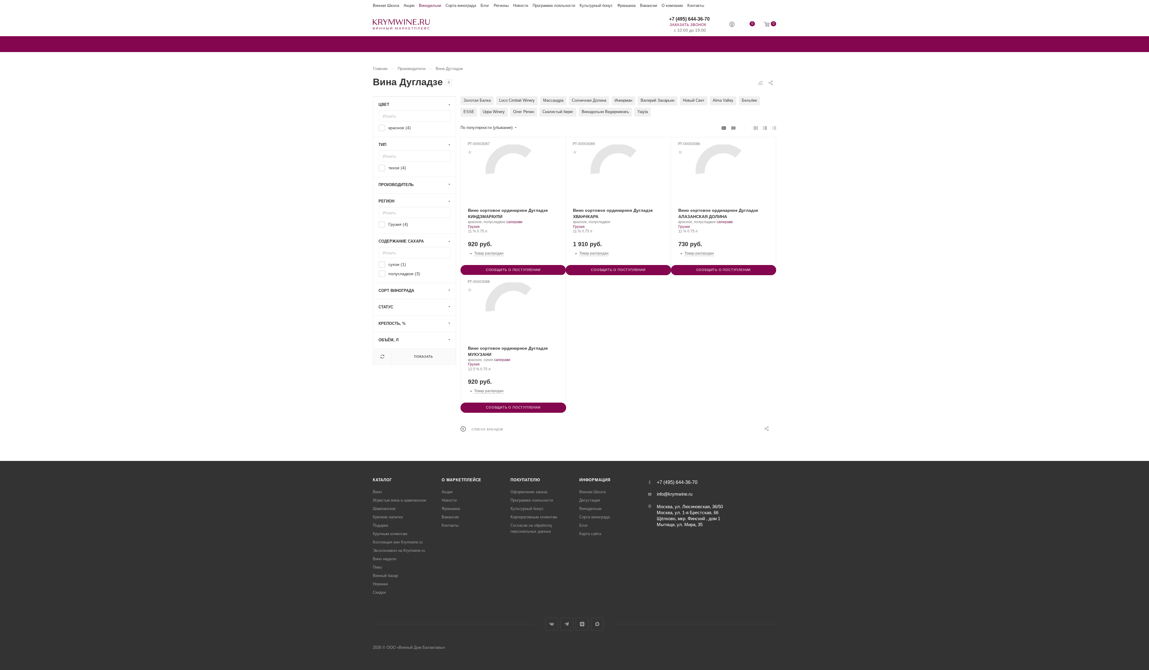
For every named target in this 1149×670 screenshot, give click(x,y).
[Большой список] (733, 128)
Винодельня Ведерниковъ (605, 111)
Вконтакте (551, 624)
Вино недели (384, 559)
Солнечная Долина (589, 100)
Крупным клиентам (390, 534)
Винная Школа (386, 5)
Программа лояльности (554, 5)
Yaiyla (642, 111)
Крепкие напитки (388, 517)
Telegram (566, 624)
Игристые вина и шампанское (399, 500)
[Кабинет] (732, 25)
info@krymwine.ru (674, 494)
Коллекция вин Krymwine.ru (397, 542)
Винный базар (385, 575)
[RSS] (761, 83)
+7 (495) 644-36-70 (689, 19)
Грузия (474, 227)
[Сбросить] (382, 356)
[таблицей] (774, 128)
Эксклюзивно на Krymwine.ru (399, 550)
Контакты (695, 5)
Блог (485, 5)
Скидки (379, 592)
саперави (514, 222)
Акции (409, 5)
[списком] (765, 128)
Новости (520, 5)
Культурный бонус (596, 5)
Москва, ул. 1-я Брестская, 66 (687, 512)
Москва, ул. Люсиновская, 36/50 (690, 506)
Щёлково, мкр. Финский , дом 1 (688, 518)
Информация (594, 480)
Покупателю (525, 480)
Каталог (382, 480)
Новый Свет (693, 100)
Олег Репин (523, 111)
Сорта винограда (461, 5)
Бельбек (749, 100)
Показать (423, 356)
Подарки (380, 525)
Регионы (501, 5)
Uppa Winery (494, 111)
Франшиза (626, 5)
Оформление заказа (528, 492)
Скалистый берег (557, 111)
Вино (377, 492)
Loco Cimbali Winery (517, 100)
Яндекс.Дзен (582, 624)
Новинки (380, 584)
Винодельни (430, 5)
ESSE (468, 111)
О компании (672, 5)
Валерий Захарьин (657, 100)
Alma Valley (723, 100)
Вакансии (648, 5)
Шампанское (384, 508)
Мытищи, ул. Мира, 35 (680, 524)
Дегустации (589, 500)
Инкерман (623, 100)
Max (597, 624)
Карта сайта (590, 534)
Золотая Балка (477, 100)
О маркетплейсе (461, 480)
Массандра (553, 100)
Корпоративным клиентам (533, 517)
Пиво (377, 567)
